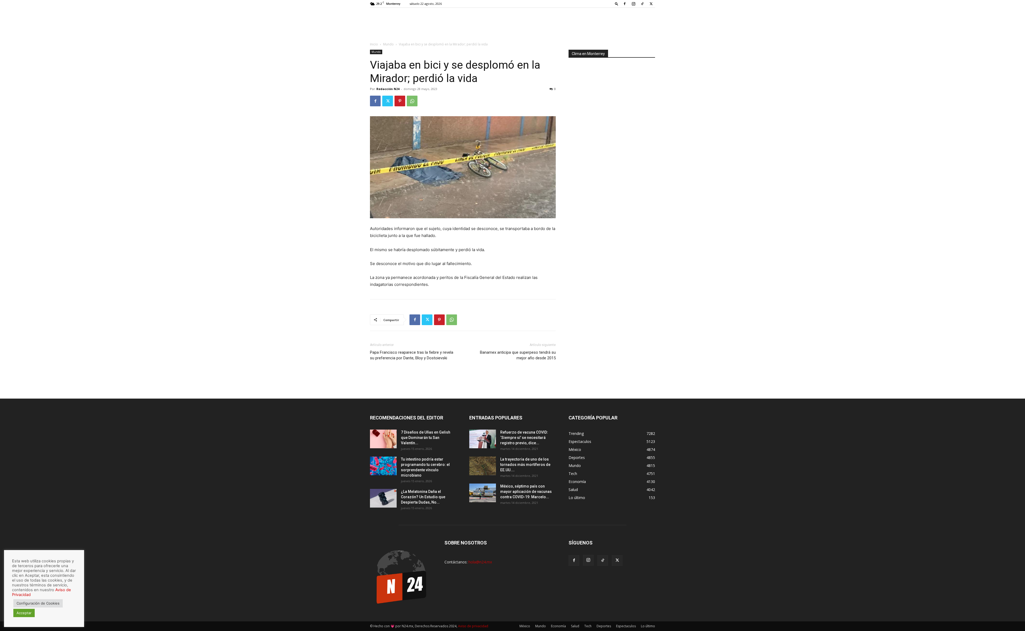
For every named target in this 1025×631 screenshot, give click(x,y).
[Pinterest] (400, 101)
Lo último (648, 626)
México (524, 626)
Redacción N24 (387, 89)
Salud (575, 626)
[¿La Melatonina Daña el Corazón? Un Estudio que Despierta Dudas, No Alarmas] (383, 498)
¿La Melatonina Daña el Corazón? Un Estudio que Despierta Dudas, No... (423, 496)
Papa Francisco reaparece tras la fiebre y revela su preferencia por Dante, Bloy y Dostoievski (411, 355)
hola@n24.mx (480, 561)
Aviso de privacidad (473, 626)
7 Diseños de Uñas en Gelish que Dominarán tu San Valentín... (425, 437)
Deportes (604, 626)
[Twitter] (651, 3)
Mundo (388, 44)
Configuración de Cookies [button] (38, 603)
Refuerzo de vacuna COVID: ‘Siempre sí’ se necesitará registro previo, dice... (524, 437)
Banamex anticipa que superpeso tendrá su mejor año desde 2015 (518, 355)
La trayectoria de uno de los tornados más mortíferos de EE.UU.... (525, 464)
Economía (558, 626)
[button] (617, 4)
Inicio (374, 44)
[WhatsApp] (412, 101)
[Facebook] (625, 3)
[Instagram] (633, 3)
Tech (588, 626)
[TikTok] (642, 3)
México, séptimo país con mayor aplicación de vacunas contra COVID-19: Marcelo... (526, 491)
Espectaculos (626, 626)
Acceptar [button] (24, 613)
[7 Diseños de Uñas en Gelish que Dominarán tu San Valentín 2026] (383, 439)
